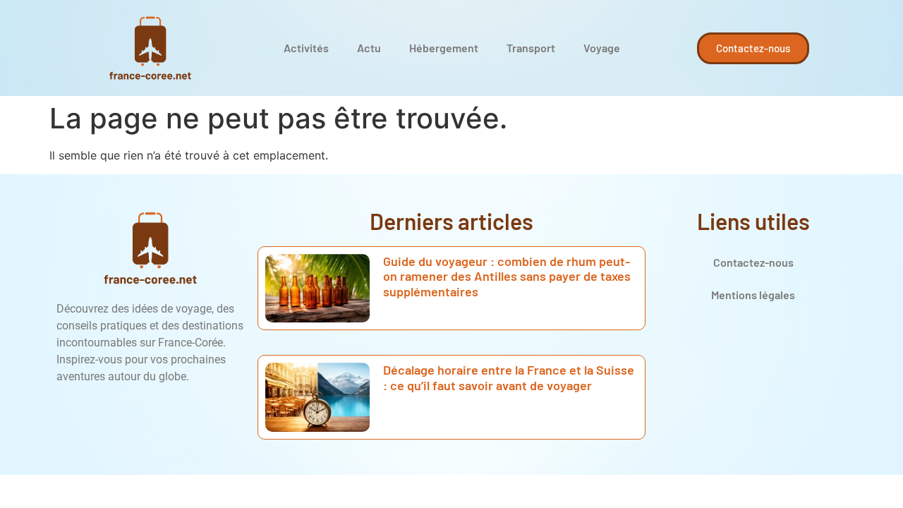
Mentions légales (753, 294)
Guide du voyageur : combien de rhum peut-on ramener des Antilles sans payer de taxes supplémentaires (507, 276)
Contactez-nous (753, 262)
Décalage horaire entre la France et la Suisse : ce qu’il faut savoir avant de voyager (508, 377)
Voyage (601, 47)
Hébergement (443, 47)
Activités (306, 47)
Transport (531, 47)
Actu (369, 47)
